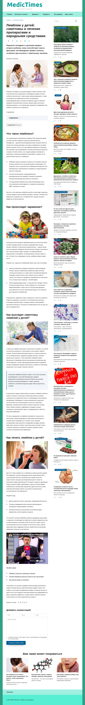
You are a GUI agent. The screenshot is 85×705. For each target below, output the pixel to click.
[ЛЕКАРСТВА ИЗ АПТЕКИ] (66, 205)
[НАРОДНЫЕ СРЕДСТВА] (66, 41)
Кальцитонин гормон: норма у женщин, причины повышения (42, 675)
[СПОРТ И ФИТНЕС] (66, 421)
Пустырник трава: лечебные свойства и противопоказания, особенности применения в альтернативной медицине (64, 47)
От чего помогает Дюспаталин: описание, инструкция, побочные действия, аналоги (65, 210)
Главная (9, 14)
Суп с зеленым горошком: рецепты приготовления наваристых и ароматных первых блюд (65, 81)
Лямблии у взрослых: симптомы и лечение (22, 573)
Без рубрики (58, 14)
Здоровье (35, 14)
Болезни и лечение (21, 14)
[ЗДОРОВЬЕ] (66, 383)
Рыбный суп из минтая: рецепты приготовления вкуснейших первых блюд (66, 145)
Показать (18, 125)
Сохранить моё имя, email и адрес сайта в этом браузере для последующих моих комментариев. (27, 638)
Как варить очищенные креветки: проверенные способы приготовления (65, 225)
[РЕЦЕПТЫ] (66, 76)
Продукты (46, 14)
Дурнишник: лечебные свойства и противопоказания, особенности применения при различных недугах (66, 177)
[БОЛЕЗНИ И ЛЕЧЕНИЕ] (66, 319)
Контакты (10, 692)
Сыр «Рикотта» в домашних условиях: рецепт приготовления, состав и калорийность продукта (65, 291)
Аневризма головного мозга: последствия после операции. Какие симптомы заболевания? (66, 488)
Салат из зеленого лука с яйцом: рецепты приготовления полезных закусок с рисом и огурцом (65, 258)
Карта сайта (69, 14)
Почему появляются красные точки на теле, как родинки (26, 576)
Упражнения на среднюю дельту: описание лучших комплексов (65, 425)
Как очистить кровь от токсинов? (19, 580)
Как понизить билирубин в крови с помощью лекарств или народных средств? (65, 355)
